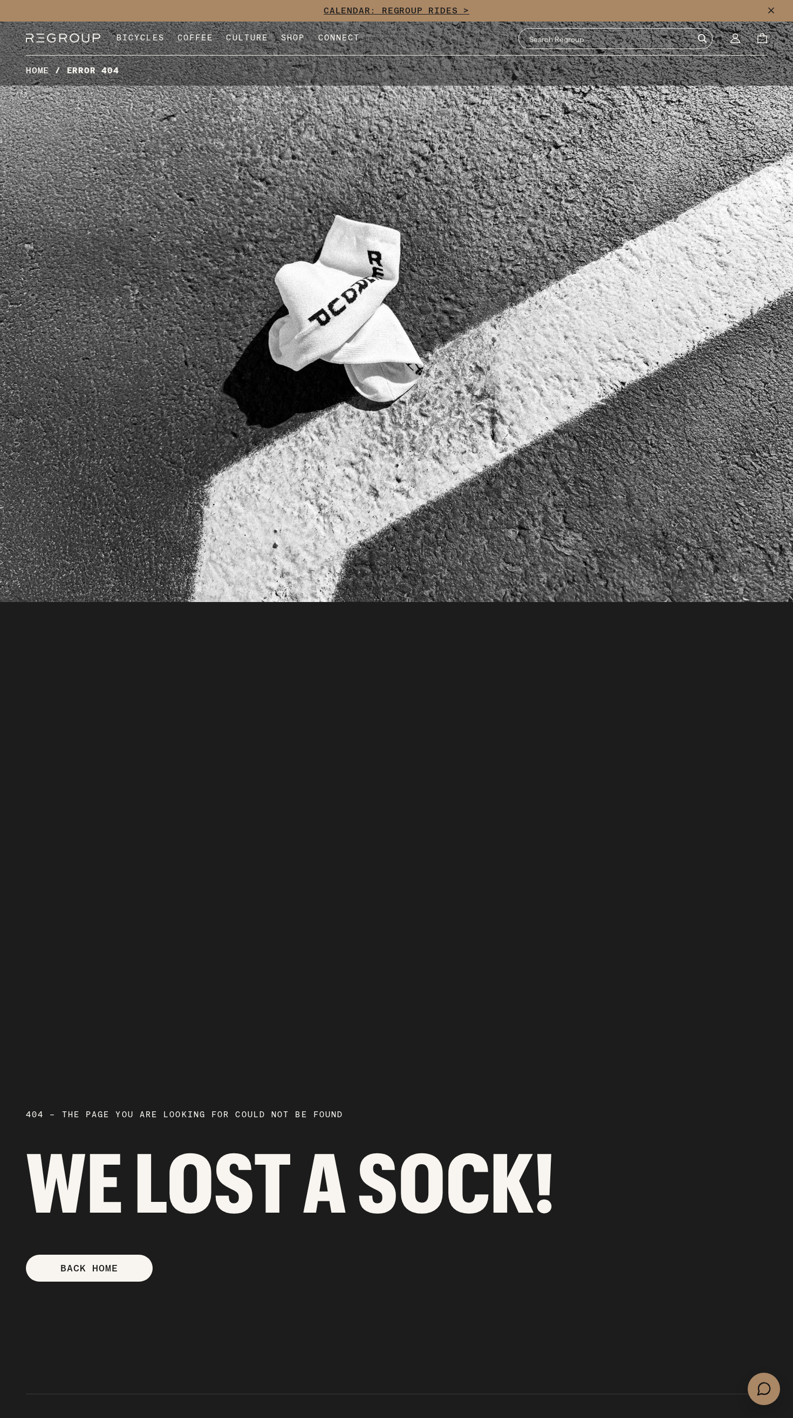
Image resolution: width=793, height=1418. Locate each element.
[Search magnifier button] (702, 38)
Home (37, 70)
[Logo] (63, 38)
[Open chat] (764, 1389)
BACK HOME (89, 1268)
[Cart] (762, 38)
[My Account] (735, 38)
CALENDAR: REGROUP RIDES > (396, 10)
